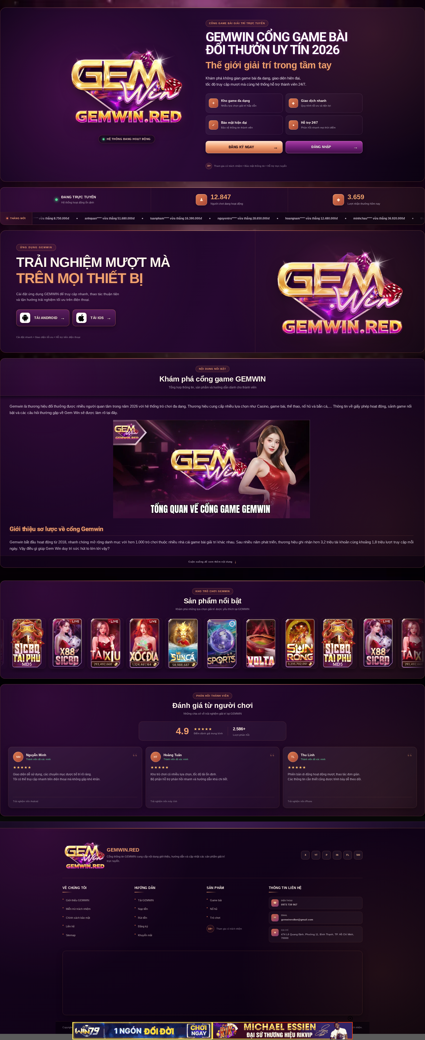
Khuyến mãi (145, 935)
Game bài (216, 900)
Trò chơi (215, 917)
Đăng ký (143, 926)
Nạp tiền (143, 908)
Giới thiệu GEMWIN (77, 900)
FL (347, 855)
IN (337, 855)
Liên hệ (70, 926)
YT (316, 855)
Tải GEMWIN (146, 900)
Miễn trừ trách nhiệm (78, 908)
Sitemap (71, 935)
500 (358, 855)
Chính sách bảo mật (78, 917)
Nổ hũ (213, 908)
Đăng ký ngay (241, 147)
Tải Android (45, 318)
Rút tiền (142, 917)
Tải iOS (97, 318)
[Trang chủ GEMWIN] (82, 855)
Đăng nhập (321, 147)
